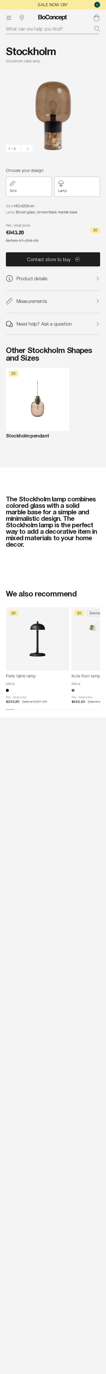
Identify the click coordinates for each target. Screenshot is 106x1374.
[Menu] (8, 17)
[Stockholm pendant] (37, 399)
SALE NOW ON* (53, 4)
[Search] (97, 28)
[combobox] (53, 29)
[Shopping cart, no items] (96, 17)
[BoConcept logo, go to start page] (53, 17)
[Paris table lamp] (37, 639)
